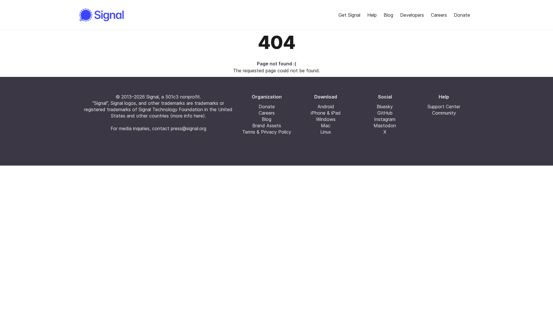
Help (372, 15)
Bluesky (385, 106)
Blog (388, 15)
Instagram (384, 119)
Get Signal (349, 15)
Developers (412, 15)
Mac (325, 125)
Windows (326, 119)
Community (444, 113)
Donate (462, 15)
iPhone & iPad (326, 113)
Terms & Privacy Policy (266, 132)
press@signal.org (188, 128)
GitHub (385, 113)
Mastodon (385, 125)
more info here (187, 116)
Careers (439, 15)
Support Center (443, 106)
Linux (325, 132)
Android (325, 106)
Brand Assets (266, 125)
